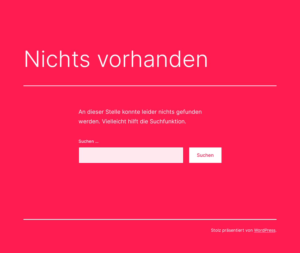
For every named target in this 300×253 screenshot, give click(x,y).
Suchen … (89, 141)
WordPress (264, 230)
